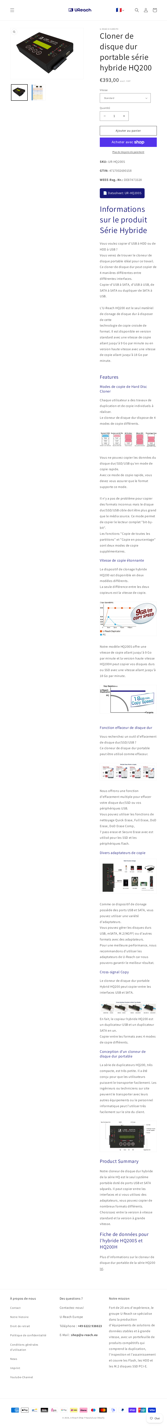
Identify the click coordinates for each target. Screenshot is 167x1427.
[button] (12, 10)
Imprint (15, 1368)
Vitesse (104, 90)
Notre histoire (19, 1317)
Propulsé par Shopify (94, 1417)
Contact (15, 1308)
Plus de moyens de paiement (128, 151)
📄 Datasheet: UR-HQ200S (122, 193)
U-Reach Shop (77, 1417)
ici (101, 1268)
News (13, 1359)
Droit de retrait (20, 1326)
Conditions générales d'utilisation (24, 1347)
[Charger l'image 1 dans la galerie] (19, 92)
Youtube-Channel (21, 1377)
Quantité (105, 108)
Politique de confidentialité (28, 1335)
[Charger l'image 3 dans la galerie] (38, 92)
